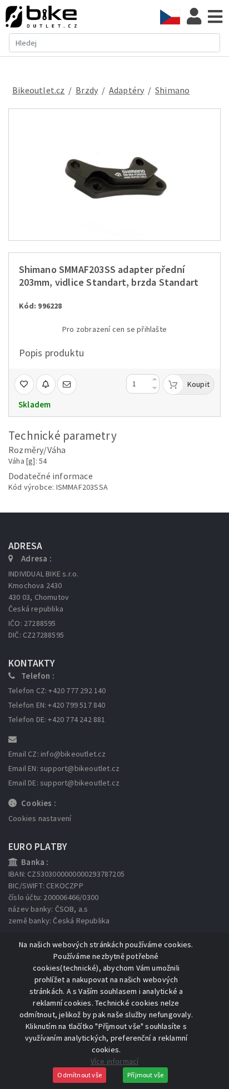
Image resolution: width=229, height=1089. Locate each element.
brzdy (87, 90)
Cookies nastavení (39, 818)
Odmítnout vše (79, 1075)
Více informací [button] (115, 1061)
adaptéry (127, 90)
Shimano (172, 90)
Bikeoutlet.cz (38, 90)
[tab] (173, 16)
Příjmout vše (145, 1075)
